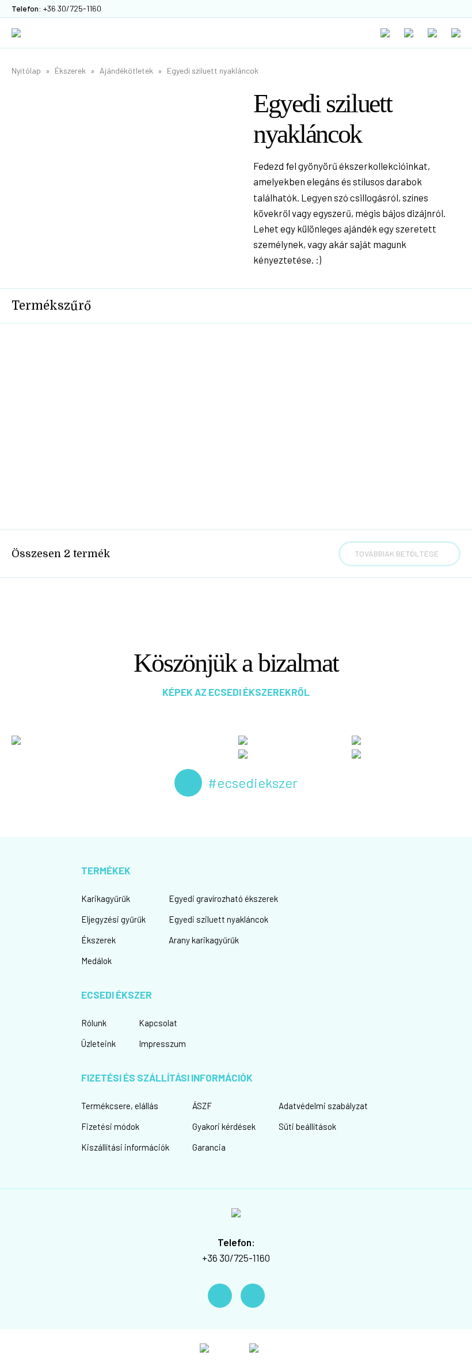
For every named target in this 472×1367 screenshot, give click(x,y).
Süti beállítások (307, 1126)
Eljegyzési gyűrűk (113, 919)
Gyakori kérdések (224, 1126)
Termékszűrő (51, 306)
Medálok (96, 960)
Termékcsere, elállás (119, 1106)
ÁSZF (202, 1106)
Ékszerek (70, 70)
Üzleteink (98, 1043)
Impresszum (162, 1043)
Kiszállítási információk (125, 1147)
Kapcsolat (158, 1023)
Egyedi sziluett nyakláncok (212, 70)
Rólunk (93, 1023)
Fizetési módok (110, 1126)
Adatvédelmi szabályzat (323, 1106)
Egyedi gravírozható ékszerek (223, 898)
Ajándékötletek (126, 70)
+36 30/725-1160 (236, 1257)
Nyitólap (26, 70)
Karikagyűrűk (105, 898)
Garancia (209, 1147)
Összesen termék (61, 554)
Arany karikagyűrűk (204, 940)
